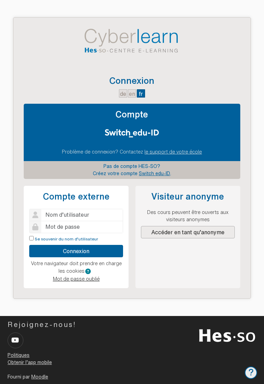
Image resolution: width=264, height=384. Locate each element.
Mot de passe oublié (76, 278)
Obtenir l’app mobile (30, 362)
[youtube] (15, 340)
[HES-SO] (227, 334)
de (123, 94)
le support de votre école (173, 151)
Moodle (39, 376)
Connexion (76, 251)
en (132, 94)
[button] (88, 271)
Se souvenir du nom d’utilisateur (66, 239)
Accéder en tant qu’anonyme (187, 232)
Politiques (19, 355)
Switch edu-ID (154, 173)
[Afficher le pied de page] (251, 372)
